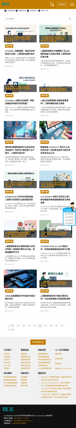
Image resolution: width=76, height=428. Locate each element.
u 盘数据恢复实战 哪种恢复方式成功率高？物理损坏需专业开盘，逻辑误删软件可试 (20, 249)
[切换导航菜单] (72, 4)
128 (18, 326)
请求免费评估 (38, 342)
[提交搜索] (70, 19)
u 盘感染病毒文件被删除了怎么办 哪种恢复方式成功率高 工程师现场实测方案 (55, 54)
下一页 (11, 330)
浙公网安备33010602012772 (23, 421)
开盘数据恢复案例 (10, 386)
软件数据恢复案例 (10, 377)
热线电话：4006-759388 (63, 368)
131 (34, 326)
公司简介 (7, 354)
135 (56, 326)
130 (29, 326)
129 (23, 326)
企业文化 (7, 359)
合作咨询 (7, 362)
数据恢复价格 (25, 357)
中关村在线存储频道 (19, 423)
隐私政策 (58, 354)
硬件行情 (44, 11)
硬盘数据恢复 (43, 354)
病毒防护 (33, 11)
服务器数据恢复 (43, 357)
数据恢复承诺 (25, 365)
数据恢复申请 (25, 362)
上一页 (11, 326)
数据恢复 (24, 354)
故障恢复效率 (25, 359)
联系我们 (62, 4)
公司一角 (7, 365)
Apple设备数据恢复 (44, 368)
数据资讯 (22, 11)
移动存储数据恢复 (44, 359)
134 (51, 326)
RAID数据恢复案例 (10, 383)
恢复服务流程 (25, 368)
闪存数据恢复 (43, 365)
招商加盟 (7, 357)
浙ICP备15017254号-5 (21, 418)
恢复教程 (11, 11)
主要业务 (7, 368)
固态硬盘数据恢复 (44, 362)
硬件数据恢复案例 (10, 380)
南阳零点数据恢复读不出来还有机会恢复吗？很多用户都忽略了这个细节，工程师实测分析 (20, 150)
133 (45, 326)
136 (62, 326)
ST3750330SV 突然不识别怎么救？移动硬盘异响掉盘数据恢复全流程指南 (55, 200)
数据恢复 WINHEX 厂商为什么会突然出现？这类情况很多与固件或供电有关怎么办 (55, 150)
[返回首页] (6, 5)
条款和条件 (59, 359)
